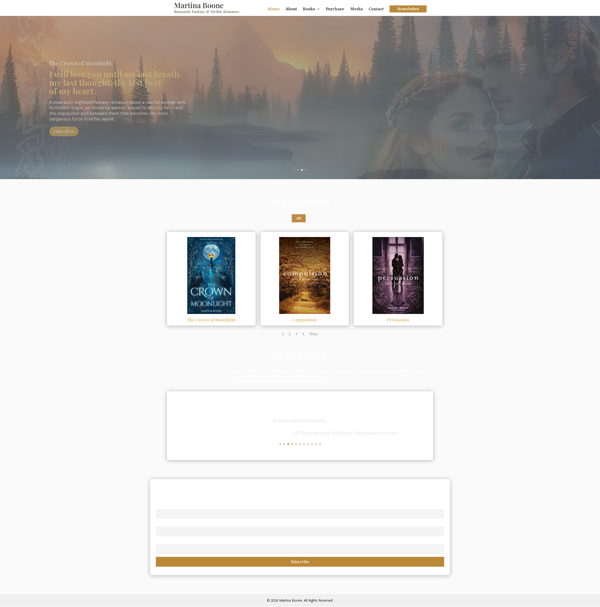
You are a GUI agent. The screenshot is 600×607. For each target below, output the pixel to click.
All (298, 218)
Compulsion (304, 320)
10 (316, 444)
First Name (165, 506)
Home (274, 9)
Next (313, 334)
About (291, 9)
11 (320, 444)
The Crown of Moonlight (211, 320)
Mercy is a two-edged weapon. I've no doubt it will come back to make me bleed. (107, 82)
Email (161, 541)
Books (309, 9)
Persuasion (398, 320)
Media (356, 9)
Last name (165, 523)
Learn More (63, 131)
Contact (376, 9)
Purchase (335, 9)
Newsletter (408, 9)
